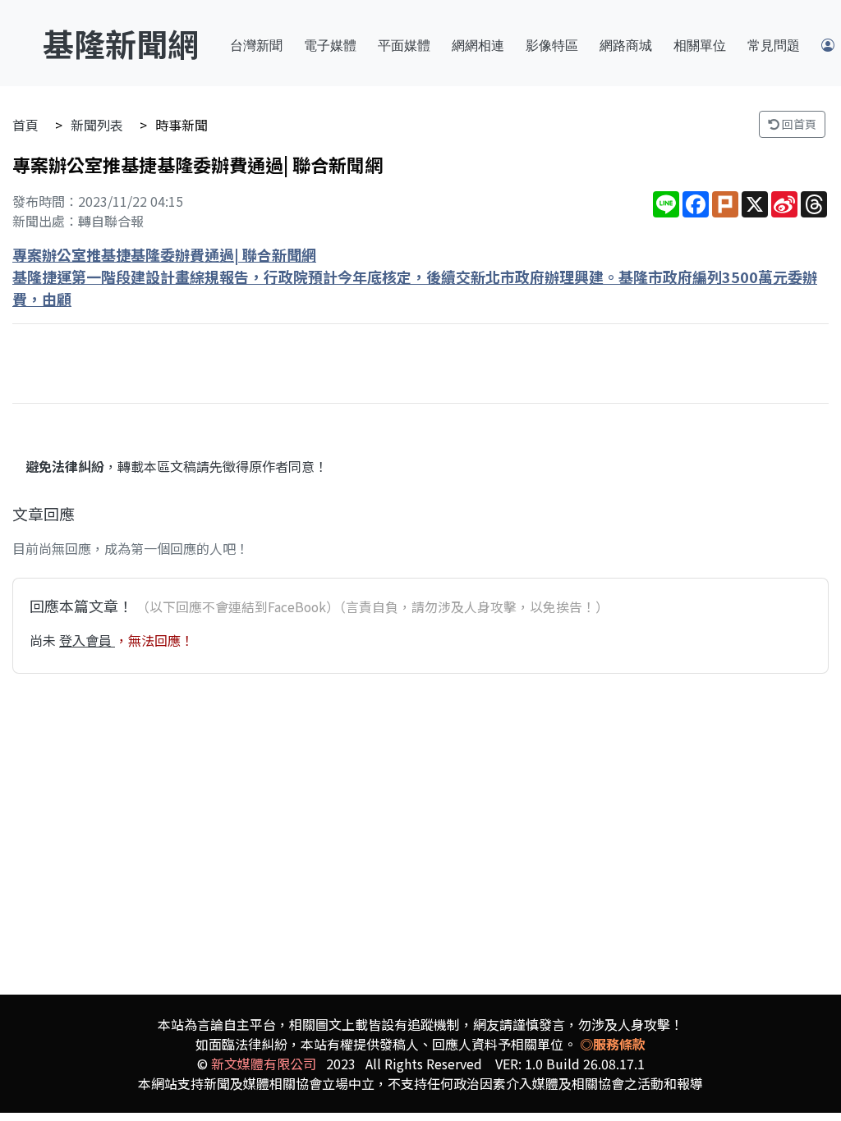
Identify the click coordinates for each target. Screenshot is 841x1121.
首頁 (25, 125)
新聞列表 (97, 125)
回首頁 (797, 124)
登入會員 (87, 640)
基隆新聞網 (121, 43)
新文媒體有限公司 (263, 1063)
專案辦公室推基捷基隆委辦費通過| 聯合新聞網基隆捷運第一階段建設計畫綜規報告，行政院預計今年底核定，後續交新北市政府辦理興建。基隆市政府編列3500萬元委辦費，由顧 (414, 276)
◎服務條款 (613, 1044)
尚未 (44, 640)
